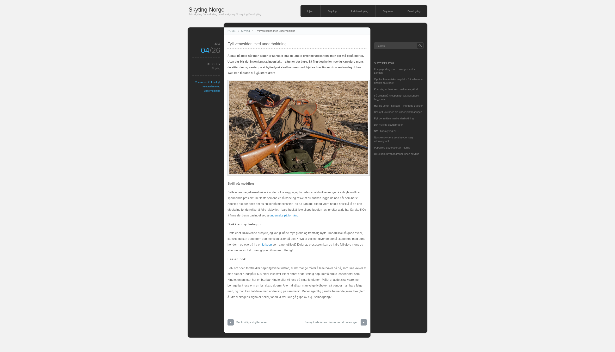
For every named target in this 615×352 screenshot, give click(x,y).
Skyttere (388, 11)
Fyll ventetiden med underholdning (394, 118)
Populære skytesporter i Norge (392, 147)
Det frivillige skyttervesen (252, 322)
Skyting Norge (206, 9)
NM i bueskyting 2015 (386, 131)
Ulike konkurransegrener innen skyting (396, 153)
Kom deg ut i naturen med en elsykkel (396, 89)
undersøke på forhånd (284, 215)
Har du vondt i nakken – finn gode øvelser (398, 105)
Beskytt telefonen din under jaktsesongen (331, 322)
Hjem (310, 11)
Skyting (332, 11)
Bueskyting (413, 11)
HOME (231, 30)
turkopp (267, 244)
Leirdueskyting (359, 11)
